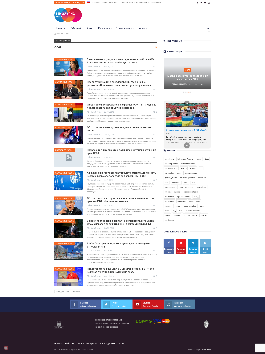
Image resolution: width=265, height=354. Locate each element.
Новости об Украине (64, 150)
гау (201, 168)
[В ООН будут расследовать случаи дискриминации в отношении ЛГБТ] (68, 251)
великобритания (171, 164)
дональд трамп (171, 178)
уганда (167, 215)
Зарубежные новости (65, 59)
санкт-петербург (190, 206)
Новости (60, 28)
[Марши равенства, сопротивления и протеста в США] (187, 73)
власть (183, 168)
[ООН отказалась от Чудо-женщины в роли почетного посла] (68, 135)
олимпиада (169, 197)
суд (174, 211)
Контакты (113, 2)
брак (207, 159)
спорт (167, 211)
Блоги (89, 28)
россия (177, 206)
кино (186, 182)
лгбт (193, 182)
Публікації (76, 28)
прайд (196, 197)
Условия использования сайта (134, 2)
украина (177, 215)
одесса (177, 192)
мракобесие (201, 187)
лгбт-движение (171, 187)
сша (180, 211)
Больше (155, 2)
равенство (181, 201)
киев (166, 182)
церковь (204, 215)
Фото (187, 70)
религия (168, 206)
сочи (202, 206)
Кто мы (141, 28)
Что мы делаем (124, 28)
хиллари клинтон (190, 215)
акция (199, 159)
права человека (183, 197)
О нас (104, 2)
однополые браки (191, 192)
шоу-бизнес (169, 220)
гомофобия (169, 173)
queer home (169, 159)
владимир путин (171, 168)
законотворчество (187, 178)
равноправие (194, 201)
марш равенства (186, 187)
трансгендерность (193, 211)
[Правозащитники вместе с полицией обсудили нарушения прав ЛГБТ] (68, 157)
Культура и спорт (63, 127)
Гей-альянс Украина (185, 159)
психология (169, 201)
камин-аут (202, 178)
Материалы (104, 28)
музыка (168, 192)
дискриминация (191, 173)
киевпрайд (176, 182)
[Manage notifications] (6, 348)
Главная (96, 2)
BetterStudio (206, 350)
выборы (193, 168)
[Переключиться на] (88, 2)
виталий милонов (188, 164)
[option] (187, 75)
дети (179, 173)
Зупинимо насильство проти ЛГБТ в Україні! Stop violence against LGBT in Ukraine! (187, 130)
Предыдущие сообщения (68, 291)
